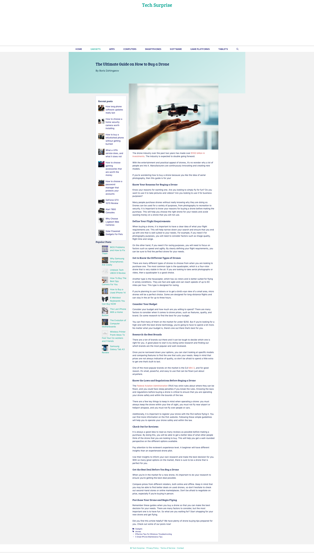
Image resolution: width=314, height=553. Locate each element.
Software (176, 49)
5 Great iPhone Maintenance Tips (149, 537)
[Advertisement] (157, 28)
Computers (129, 49)
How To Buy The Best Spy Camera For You (114, 281)
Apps (112, 49)
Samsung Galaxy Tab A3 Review (113, 349)
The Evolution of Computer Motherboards (114, 323)
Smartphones (153, 49)
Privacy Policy (152, 548)
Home (79, 49)
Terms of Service (167, 548)
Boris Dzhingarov (109, 70)
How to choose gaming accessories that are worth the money (114, 168)
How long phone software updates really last (114, 109)
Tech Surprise (157, 4)
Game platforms (200, 49)
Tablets (223, 49)
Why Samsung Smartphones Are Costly (113, 261)
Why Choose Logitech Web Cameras (112, 221)
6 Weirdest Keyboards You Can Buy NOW (113, 300)
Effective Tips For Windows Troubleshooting (153, 534)
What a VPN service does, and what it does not (114, 153)
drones (138, 531)
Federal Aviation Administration (152, 386)
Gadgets (96, 49)
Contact (180, 548)
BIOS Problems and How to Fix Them (113, 250)
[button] (237, 49)
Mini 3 (192, 368)
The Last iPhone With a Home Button (114, 312)
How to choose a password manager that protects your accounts (114, 187)
